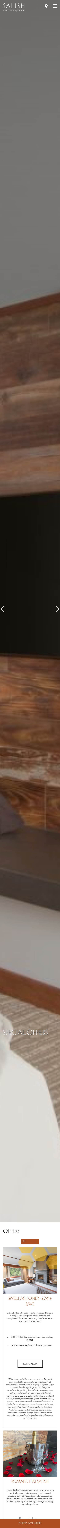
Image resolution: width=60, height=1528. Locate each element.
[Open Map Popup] (46, 6)
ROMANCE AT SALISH (30, 1481)
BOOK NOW (30, 1363)
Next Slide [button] (56, 609)
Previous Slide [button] (3, 609)
